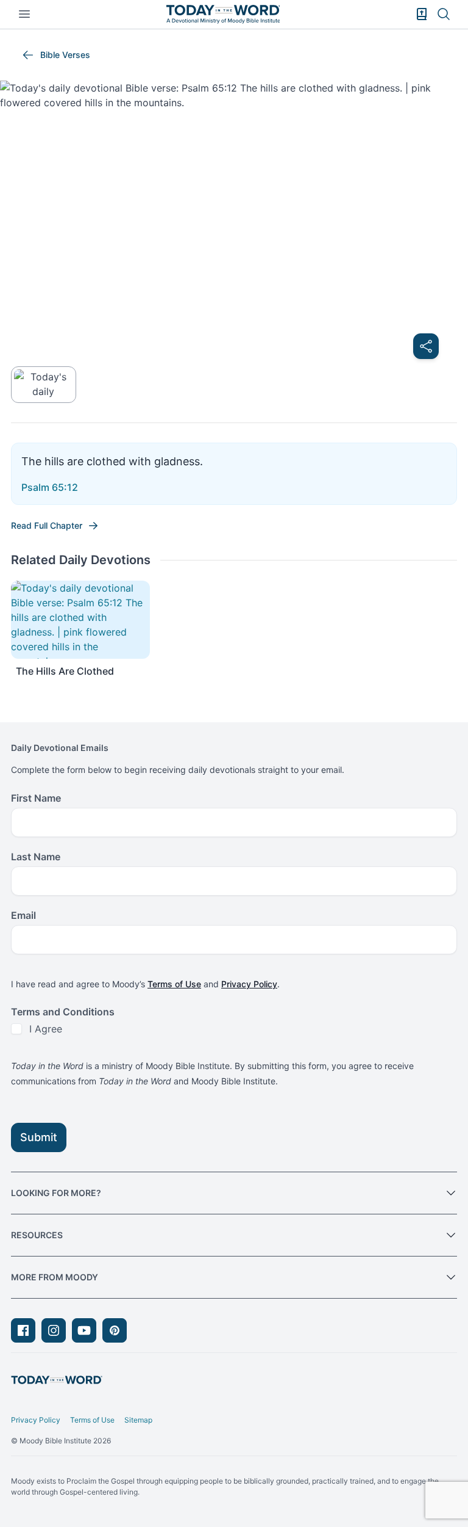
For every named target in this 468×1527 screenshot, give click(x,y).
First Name (36, 798)
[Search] (443, 14)
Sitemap (138, 1419)
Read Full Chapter (46, 525)
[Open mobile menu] (24, 14)
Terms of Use (174, 984)
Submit (38, 1137)
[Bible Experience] (421, 14)
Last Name (35, 857)
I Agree (45, 1029)
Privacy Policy (249, 984)
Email (23, 915)
